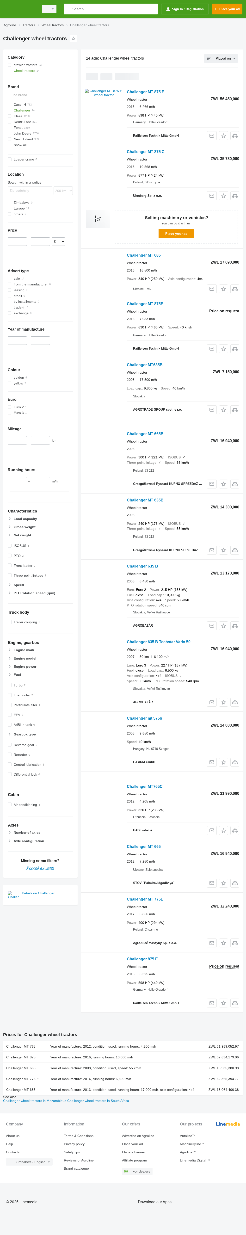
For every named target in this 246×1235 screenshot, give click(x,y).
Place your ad (176, 233)
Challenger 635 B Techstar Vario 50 (159, 642)
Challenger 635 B (142, 566)
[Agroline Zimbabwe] (20, 9)
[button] (223, 135)
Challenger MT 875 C (146, 152)
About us (12, 1136)
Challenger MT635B (145, 365)
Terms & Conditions (78, 1136)
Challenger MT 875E (145, 304)
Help (9, 1144)
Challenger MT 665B (145, 434)
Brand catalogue (76, 1168)
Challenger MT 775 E (22, 1079)
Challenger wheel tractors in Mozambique (35, 1101)
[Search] (68, 9)
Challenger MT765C (145, 786)
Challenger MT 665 (144, 847)
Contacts (12, 1152)
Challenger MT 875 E (145, 92)
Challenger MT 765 (21, 1046)
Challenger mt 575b (144, 718)
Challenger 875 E (142, 959)
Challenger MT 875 (21, 1057)
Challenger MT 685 (144, 255)
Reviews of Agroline (79, 1160)
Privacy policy (74, 1144)
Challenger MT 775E (145, 899)
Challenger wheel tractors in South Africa (98, 1101)
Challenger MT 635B (145, 500)
